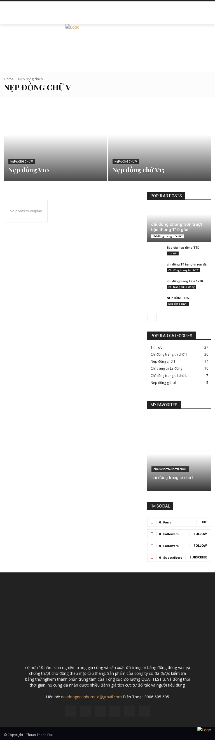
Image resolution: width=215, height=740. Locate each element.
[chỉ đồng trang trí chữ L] (179, 453)
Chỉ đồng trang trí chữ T (168, 236)
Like (203, 522)
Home (9, 79)
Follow (200, 534)
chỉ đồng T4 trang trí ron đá (187, 264)
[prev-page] (150, 317)
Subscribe (198, 557)
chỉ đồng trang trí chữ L (173, 477)
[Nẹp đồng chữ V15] (159, 142)
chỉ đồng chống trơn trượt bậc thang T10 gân (176, 227)
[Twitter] (144, 711)
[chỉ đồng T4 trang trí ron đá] (155, 269)
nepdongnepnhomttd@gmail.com (91, 696)
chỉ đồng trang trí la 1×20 (185, 281)
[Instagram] (85, 711)
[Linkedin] (100, 711)
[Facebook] (70, 711)
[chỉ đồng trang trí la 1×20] (155, 286)
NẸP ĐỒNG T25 (178, 298)
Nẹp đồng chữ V (21, 161)
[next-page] (159, 317)
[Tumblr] (129, 711)
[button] (205, 18)
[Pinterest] (114, 711)
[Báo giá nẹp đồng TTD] (155, 252)
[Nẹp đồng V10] (55, 142)
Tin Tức (172, 253)
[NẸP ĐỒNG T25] (155, 303)
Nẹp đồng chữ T (178, 304)
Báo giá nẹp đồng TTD (183, 248)
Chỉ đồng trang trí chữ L (170, 469)
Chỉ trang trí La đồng (181, 287)
